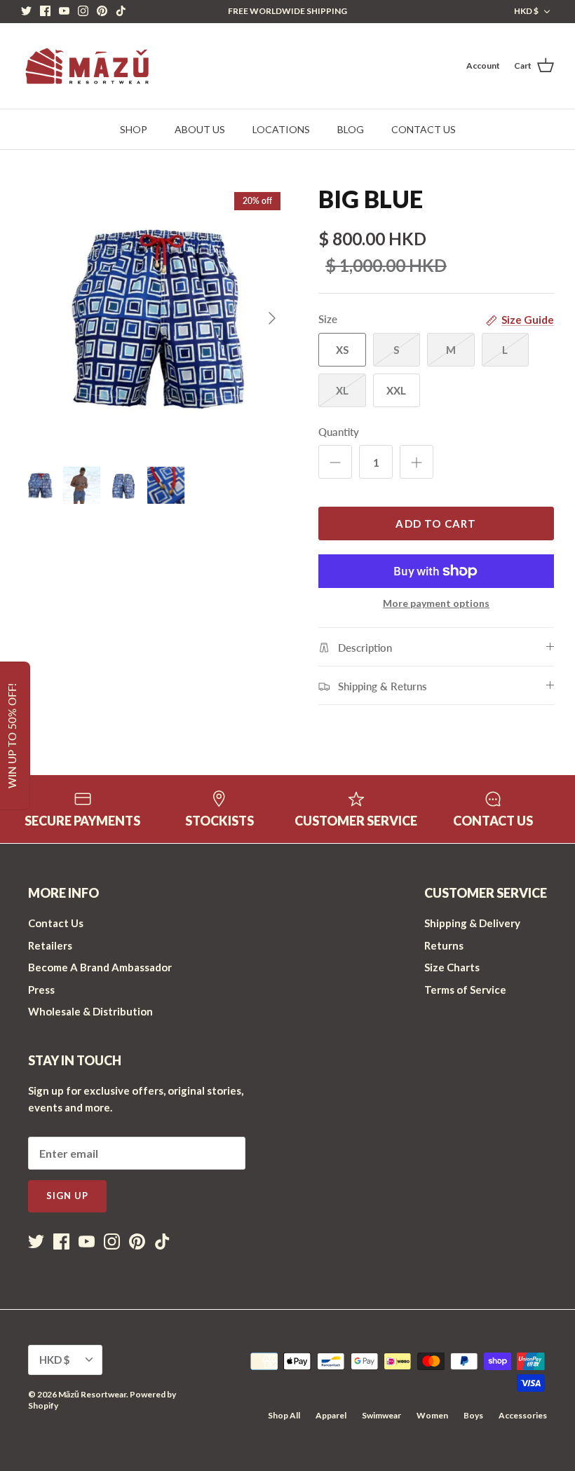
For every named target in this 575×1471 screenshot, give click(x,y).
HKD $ (526, 11)
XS (342, 349)
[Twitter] (26, 11)
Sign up (67, 1195)
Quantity (338, 431)
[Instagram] (83, 11)
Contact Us (55, 923)
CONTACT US (423, 129)
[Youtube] (64, 11)
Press (41, 989)
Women (432, 1415)
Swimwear (381, 1415)
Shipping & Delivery (472, 923)
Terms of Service (465, 989)
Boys (473, 1415)
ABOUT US (200, 129)
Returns (444, 945)
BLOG (350, 129)
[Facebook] (45, 11)
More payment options (436, 603)
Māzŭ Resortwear (92, 1394)
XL (342, 390)
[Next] (272, 318)
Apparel (331, 1415)
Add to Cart (435, 523)
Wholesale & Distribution (90, 1011)
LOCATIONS (281, 129)
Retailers (50, 945)
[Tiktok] (121, 11)
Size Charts (452, 967)
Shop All (284, 1415)
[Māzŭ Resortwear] (86, 66)
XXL (396, 390)
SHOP (133, 129)
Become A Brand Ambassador (100, 967)
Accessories (523, 1415)
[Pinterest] (102, 11)
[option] (154, 318)
